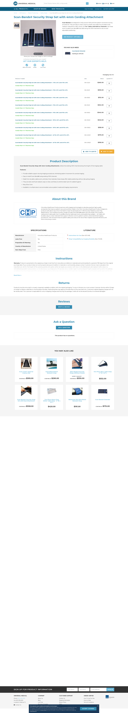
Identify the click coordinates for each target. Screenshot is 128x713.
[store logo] (24, 3)
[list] (64, 9)
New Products (58, 9)
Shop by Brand (40, 9)
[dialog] (64, 708)
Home (15, 13)
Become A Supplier (43, 704)
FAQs (60, 704)
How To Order (89, 9)
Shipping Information (64, 700)
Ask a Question (64, 327)
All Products (22, 13)
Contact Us (98, 9)
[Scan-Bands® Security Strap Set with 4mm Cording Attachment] (17, 25)
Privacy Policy (43, 710)
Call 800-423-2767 (108, 9)
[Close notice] (97, 706)
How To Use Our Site (89, 698)
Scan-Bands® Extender (78, 51)
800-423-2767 (21, 698)
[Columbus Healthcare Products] (29, 213)
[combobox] (66, 3)
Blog (39, 700)
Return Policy (62, 702)
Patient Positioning (33, 13)
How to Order (87, 700)
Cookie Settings (33, 711)
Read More (17, 275)
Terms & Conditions (89, 702)
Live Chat (40, 702)
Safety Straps (44, 13)
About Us (40, 698)
